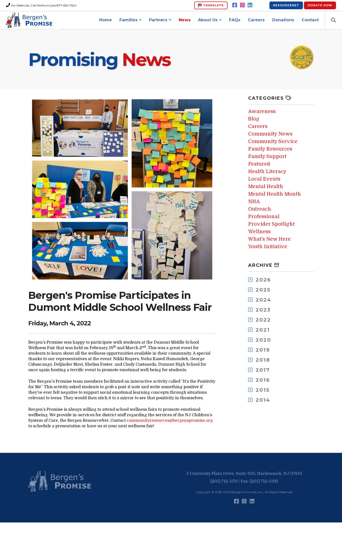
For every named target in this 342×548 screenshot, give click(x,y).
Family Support (267, 156)
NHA (254, 201)
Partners (158, 20)
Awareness (262, 111)
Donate (320, 5)
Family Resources (270, 149)
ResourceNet (286, 5)
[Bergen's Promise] (30, 20)
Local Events (264, 179)
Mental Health (265, 186)
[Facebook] (234, 5)
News (185, 20)
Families (128, 20)
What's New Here (269, 239)
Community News (270, 134)
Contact (310, 20)
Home (105, 20)
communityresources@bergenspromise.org (170, 420)
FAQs (234, 20)
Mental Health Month (274, 194)
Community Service (272, 141)
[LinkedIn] (250, 5)
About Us (208, 20)
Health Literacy (267, 171)
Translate (213, 5)
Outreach (259, 209)
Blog (253, 119)
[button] (60, 481)
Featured (259, 164)
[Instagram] (242, 5)
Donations (283, 20)
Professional (263, 216)
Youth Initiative (267, 246)
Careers (256, 20)
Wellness (259, 231)
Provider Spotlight (271, 224)
